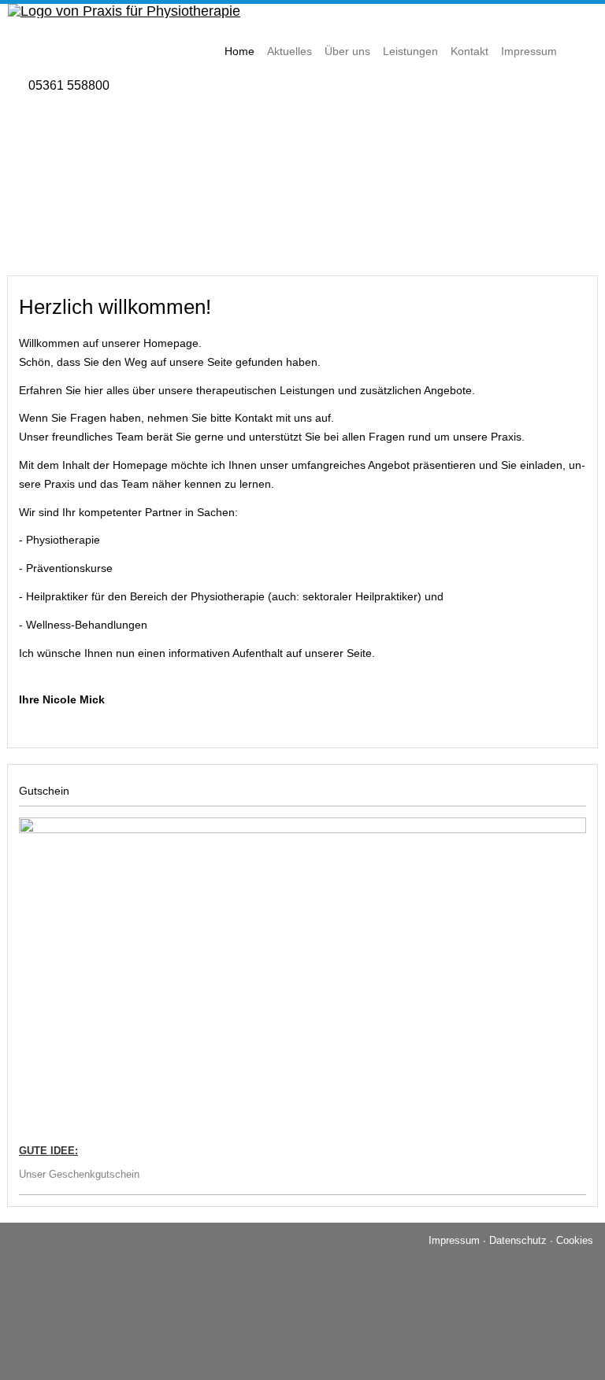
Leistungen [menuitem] (410, 51)
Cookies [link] (574, 1240)
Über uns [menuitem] (347, 51)
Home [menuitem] (239, 51)
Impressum (454, 1240)
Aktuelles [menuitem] (289, 51)
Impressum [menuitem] (529, 51)
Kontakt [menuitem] (469, 51)
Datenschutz (518, 1240)
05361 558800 (68, 85)
